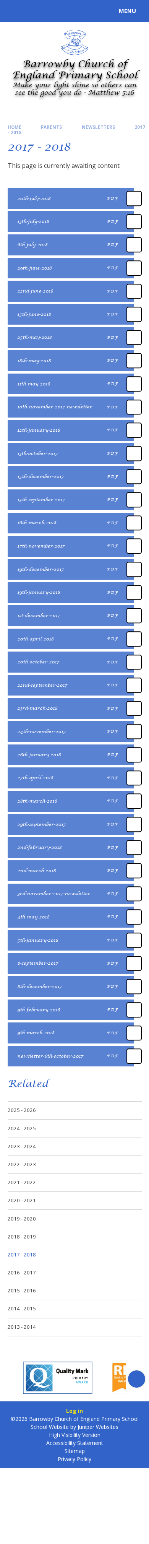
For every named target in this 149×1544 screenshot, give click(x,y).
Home (14, 127)
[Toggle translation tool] (33, 11)
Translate (62, 12)
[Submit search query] (93, 10)
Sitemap (75, 1451)
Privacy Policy (74, 1459)
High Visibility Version (74, 1434)
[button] (12, 1379)
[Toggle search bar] (14, 11)
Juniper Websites (98, 1426)
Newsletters (98, 127)
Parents (51, 127)
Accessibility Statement (74, 1442)
